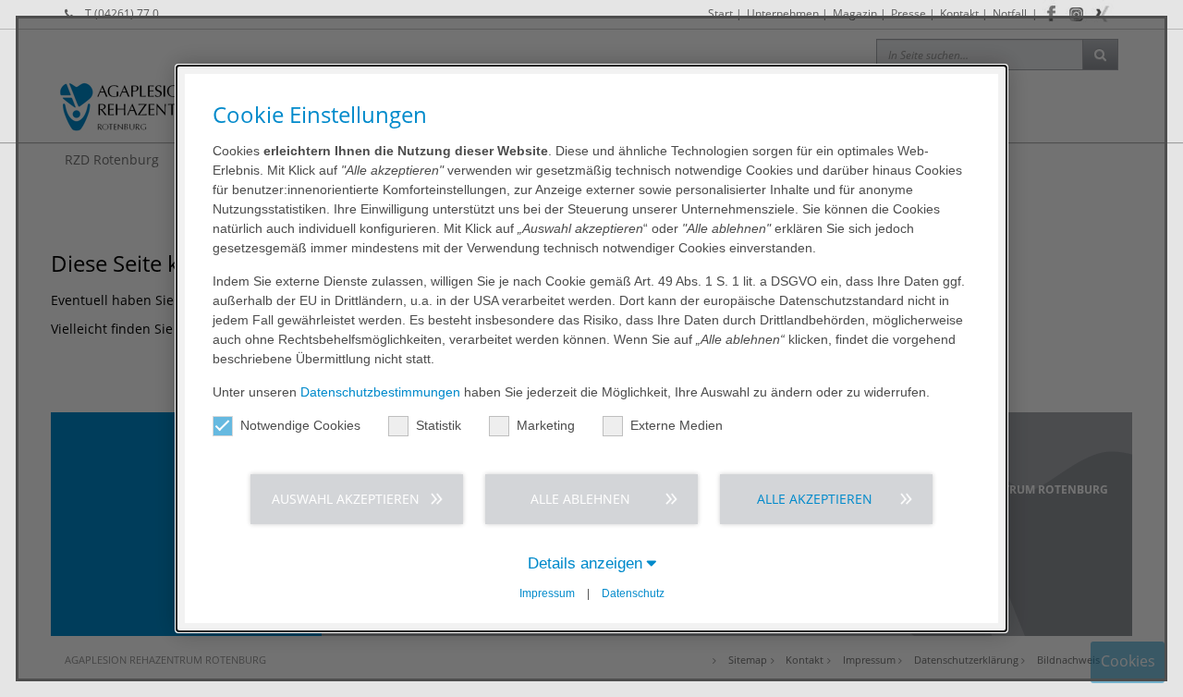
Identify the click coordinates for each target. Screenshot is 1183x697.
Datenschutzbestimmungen (380, 392)
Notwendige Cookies (300, 425)
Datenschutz (633, 593)
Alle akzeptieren (814, 498)
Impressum (547, 593)
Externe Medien (676, 425)
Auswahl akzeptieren (346, 498)
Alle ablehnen (580, 498)
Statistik (438, 425)
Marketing (546, 425)
